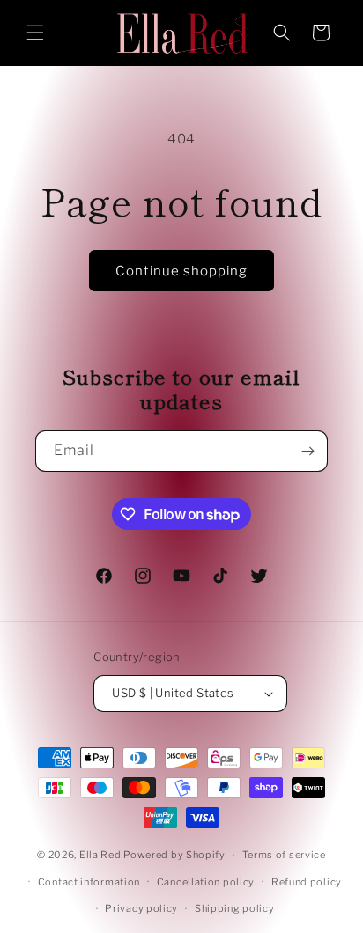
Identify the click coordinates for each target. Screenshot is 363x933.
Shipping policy (235, 908)
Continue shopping (181, 271)
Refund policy (306, 882)
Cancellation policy (206, 882)
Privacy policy (141, 908)
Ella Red (100, 855)
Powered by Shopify (174, 855)
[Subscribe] (307, 451)
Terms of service (284, 855)
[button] (35, 32)
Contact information (89, 882)
